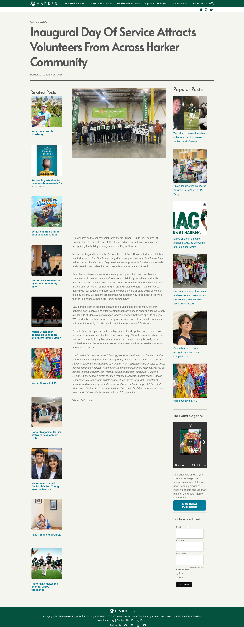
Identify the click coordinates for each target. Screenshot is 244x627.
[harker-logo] (44, 3)
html (181, 573)
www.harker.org (106, 620)
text (181, 578)
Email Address (183, 527)
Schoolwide (38, 21)
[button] (212, 3)
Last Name (181, 554)
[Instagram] (206, 9)
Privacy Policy (139, 620)
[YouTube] (211, 9)
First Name (181, 540)
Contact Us (123, 620)
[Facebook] (201, 9)
